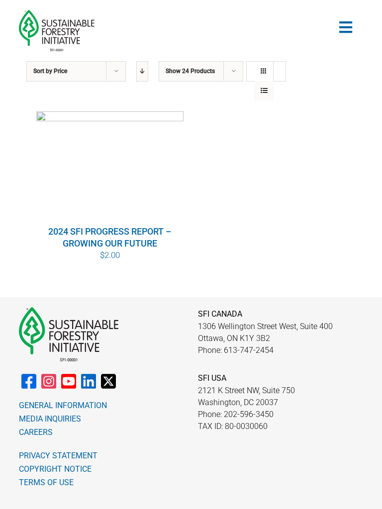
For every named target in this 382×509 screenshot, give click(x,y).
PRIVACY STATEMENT (58, 455)
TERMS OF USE (46, 482)
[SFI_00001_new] (57, 14)
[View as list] (264, 90)
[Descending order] (142, 71)
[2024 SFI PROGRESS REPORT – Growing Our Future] (109, 168)
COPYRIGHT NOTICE (55, 469)
